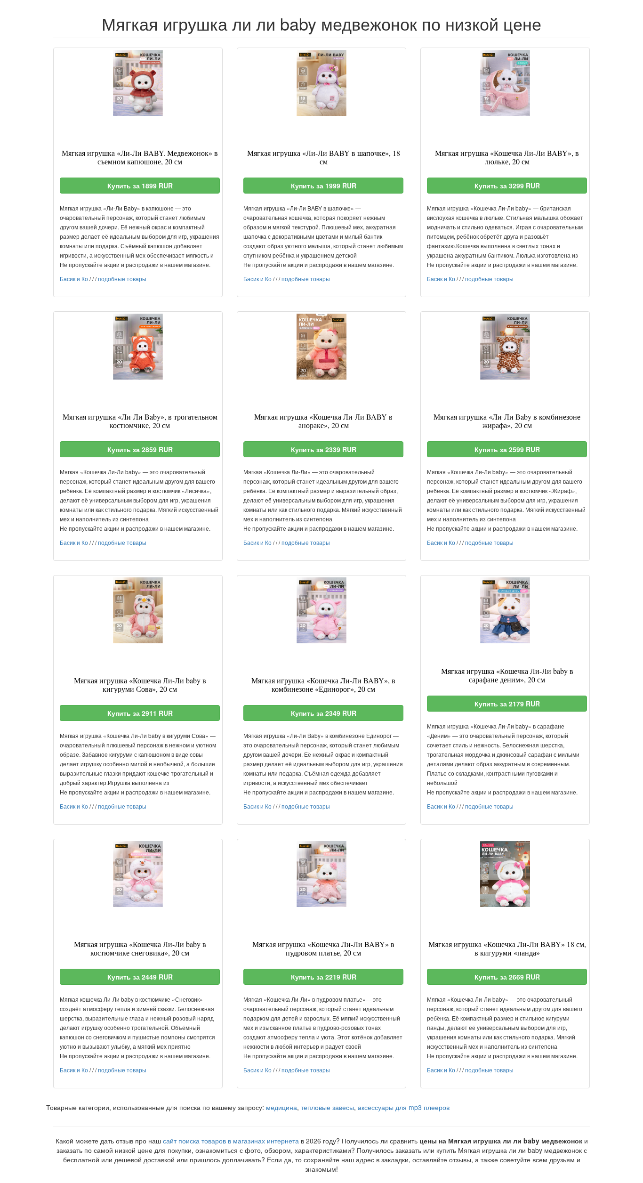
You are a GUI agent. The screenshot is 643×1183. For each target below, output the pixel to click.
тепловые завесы (327, 1107)
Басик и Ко (74, 279)
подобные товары (122, 279)
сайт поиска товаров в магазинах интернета (231, 1140)
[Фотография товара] (138, 83)
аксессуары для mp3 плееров (404, 1107)
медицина (281, 1107)
